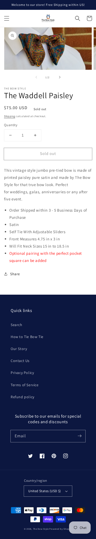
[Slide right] (60, 77)
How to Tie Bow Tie (27, 336)
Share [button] (15, 273)
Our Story (19, 348)
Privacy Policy (22, 372)
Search (16, 324)
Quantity (10, 125)
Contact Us (20, 360)
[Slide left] (36, 77)
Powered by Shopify (60, 528)
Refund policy (22, 396)
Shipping (9, 116)
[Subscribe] (79, 436)
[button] (7, 18)
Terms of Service (25, 384)
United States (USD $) (44, 491)
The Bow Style (41, 528)
